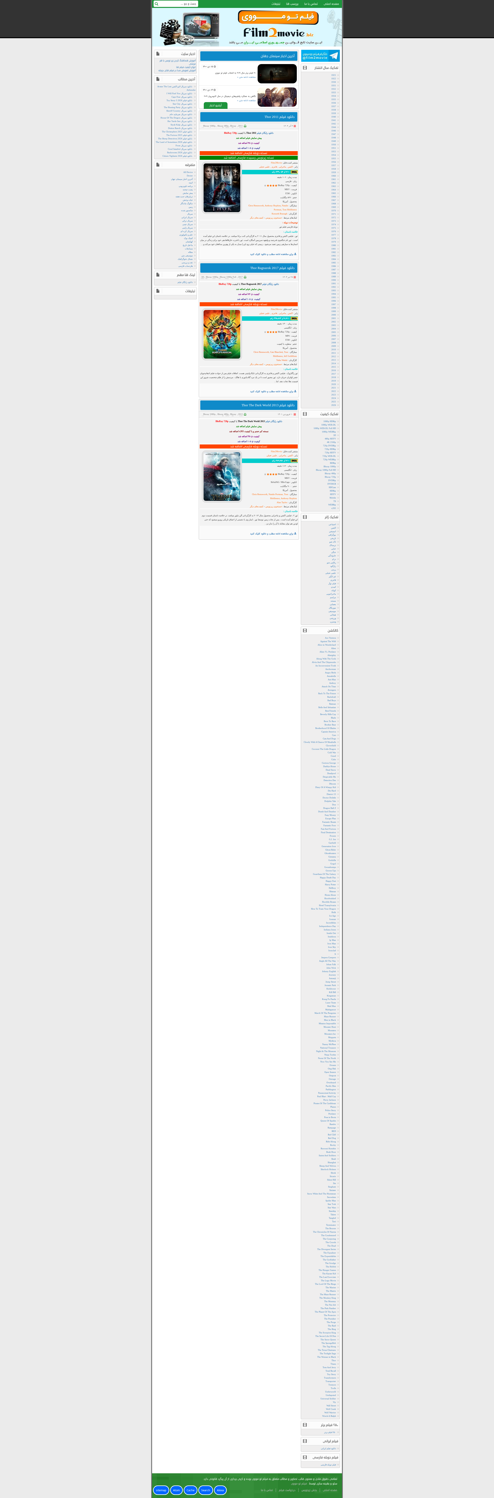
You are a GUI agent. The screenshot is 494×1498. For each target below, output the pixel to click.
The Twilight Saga (328, 1353)
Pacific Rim (331, 1086)
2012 (333, 356)
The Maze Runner (328, 1294)
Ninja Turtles (330, 1055)
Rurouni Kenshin (328, 1148)
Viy (334, 1402)
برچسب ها (292, 4)
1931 (333, 85)
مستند (333, 601)
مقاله (190, 252)
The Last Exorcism (327, 1277)
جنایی (333, 549)
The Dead (331, 1246)
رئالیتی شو (331, 562)
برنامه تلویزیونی (186, 186)
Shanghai (332, 1162)
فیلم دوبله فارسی (328, 1464)
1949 (333, 141)
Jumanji (332, 978)
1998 (333, 308)
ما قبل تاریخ (188, 245)
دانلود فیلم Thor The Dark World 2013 (268, 405)
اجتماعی (332, 524)
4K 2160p (331, 442)
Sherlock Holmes (328, 1169)
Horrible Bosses (329, 902)
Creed (333, 756)
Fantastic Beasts (329, 822)
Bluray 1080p (209, 126)
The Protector (330, 1315)
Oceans (333, 1065)
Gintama (332, 857)
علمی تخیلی (330, 573)
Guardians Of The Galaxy (324, 874)
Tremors (332, 1385)
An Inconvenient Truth (325, 665)
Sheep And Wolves (327, 1166)
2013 (240, 414)
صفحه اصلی (331, 4)
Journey (332, 975)
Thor (334, 1360)
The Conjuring (329, 1239)
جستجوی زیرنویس (273, 218)
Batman (332, 704)
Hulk (334, 912)
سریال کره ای (186, 231)
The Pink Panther (328, 1308)
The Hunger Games (327, 1270)
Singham (332, 1187)
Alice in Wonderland (327, 645)
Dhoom (332, 784)
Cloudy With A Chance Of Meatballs (320, 742)
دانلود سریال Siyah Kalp (181, 125)
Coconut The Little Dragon (324, 749)
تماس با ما (311, 4)
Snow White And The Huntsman (321, 1193)
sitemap (161, 1490)
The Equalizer (329, 1253)
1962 (333, 183)
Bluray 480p (223, 126)
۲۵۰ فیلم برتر (330, 1432)
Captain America (328, 731)
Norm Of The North (327, 1058)
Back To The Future (327, 693)
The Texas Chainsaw (327, 1350)
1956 (333, 162)
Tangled (332, 1218)
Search (205, 1490)
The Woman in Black (326, 1357)
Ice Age (332, 916)
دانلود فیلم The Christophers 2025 (177, 131)
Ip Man (332, 940)
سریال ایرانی (187, 217)
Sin (334, 1183)
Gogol (333, 863)
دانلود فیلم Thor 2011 (279, 116)
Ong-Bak (332, 1068)
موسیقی (332, 611)
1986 (333, 266)
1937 (333, 106)
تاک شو (332, 542)
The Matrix (331, 1291)
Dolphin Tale (330, 801)
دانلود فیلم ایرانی (328, 1448)
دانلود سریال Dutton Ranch (180, 128)
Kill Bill (332, 992)
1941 (333, 120)
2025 (333, 401)
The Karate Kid (329, 1273)
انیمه (191, 182)
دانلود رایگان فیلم (185, 282)
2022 (333, 391)
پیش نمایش (188, 193)
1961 (333, 179)
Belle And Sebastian (327, 707)
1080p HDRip (329, 421)
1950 (333, 144)
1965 (333, 193)
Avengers (332, 690)
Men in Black (330, 1020)
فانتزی (333, 580)
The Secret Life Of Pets (325, 1336)
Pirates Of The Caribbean (325, 1103)
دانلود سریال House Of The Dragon (176, 118)
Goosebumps (330, 867)
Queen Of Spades (328, 1121)
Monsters (332, 1030)
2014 (333, 363)
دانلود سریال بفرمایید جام (181, 114)
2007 (333, 339)
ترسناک (332, 545)
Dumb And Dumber (327, 811)
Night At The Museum (326, 1051)
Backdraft (331, 697)
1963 (333, 186)
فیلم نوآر (332, 583)
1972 (333, 217)
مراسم (333, 597)
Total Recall (331, 1371)
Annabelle (331, 676)
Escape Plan (330, 818)
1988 (333, 273)
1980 (333, 245)
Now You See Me (328, 1061)
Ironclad (332, 950)
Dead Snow (331, 770)
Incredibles (331, 923)
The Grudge (330, 1263)
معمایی (333, 604)
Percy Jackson (329, 1100)
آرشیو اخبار (216, 105)
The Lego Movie (328, 1280)
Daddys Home (329, 766)
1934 (333, 96)
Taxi (334, 1221)
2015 (333, 367)
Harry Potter (330, 884)
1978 (333, 238)
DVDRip (332, 480)
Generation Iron (329, 846)
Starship (332, 1211)
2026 (333, 405)
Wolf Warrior (330, 1412)
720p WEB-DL (329, 456)
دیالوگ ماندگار (186, 203)
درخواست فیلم (287, 1490)
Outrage (332, 1079)
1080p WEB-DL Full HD (325, 428)
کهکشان (189, 241)
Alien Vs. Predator (328, 652)
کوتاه (334, 590)
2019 (333, 381)
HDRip (333, 491)
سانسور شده (187, 210)
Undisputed (331, 1395)
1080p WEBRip (329, 432)
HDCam (332, 487)
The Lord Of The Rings (325, 1284)
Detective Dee (330, 780)
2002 (333, 322)
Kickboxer (331, 989)
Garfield (332, 843)
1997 (333, 304)
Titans (333, 1364)
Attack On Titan (329, 686)
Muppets (332, 1037)
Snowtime (331, 1197)
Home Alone (330, 895)
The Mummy (330, 1301)
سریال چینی (187, 224)
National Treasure (328, 1048)
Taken (333, 1214)
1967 (333, 200)
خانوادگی (332, 555)
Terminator (331, 1225)
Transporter (331, 1381)
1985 (333, 263)
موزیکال (332, 608)
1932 (333, 89)
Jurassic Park (330, 985)
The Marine (331, 1287)
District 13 (331, 794)
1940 (333, 117)
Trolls (333, 1388)
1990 (333, 280)
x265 (333, 508)
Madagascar (330, 1009)
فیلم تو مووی (299, 1483)
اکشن (333, 528)
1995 (333, 297)
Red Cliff (332, 1134)
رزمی (333, 569)
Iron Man (331, 943)
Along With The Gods (326, 659)
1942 (333, 124)
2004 (333, 329)
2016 (333, 370)
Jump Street (331, 982)
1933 (333, 92)
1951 (333, 148)
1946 (333, 130)
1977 (333, 235)
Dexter (190, 175)
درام (334, 559)
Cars (334, 735)
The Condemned (328, 1235)
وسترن (333, 621)
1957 (333, 165)
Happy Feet (331, 881)
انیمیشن (332, 531)
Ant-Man (332, 679)
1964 (333, 190)
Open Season (330, 1072)
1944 (333, 127)
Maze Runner (330, 1016)
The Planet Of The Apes (325, 1312)
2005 (333, 332)
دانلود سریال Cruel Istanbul (180, 149)
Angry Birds (330, 672)
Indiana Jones (330, 929)
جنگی (333, 552)
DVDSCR (331, 484)
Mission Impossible (327, 1023)
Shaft (333, 1159)
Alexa (220, 1490)
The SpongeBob (328, 1343)
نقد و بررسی (187, 262)
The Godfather (329, 1259)
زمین (191, 207)
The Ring (332, 1329)
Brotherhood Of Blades (325, 728)
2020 (333, 384)
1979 (333, 242)
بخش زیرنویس (309, 1490)
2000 (333, 315)
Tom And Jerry (329, 1367)
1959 (333, 172)
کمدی (333, 587)
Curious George (329, 763)
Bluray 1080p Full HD (326, 470)
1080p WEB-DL (328, 425)
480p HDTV (330, 439)
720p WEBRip (329, 459)
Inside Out (331, 933)
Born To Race (330, 721)
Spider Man (331, 1200)
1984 (333, 259)
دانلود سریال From (184, 145)
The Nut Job (330, 1305)
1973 (333, 221)
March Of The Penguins (325, 1013)
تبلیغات (276, 4)
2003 (333, 325)
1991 (333, 283)
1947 (333, 134)
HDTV (333, 494)
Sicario (333, 1176)
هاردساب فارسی (185, 266)
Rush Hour (331, 1152)
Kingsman (331, 995)
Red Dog (332, 1138)
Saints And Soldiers (327, 1155)
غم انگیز (332, 576)
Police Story (330, 1110)
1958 (333, 169)
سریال (190, 214)
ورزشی (333, 618)
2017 (240, 277)
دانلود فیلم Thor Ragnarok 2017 (272, 268)
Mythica (332, 1041)
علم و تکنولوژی (186, 235)
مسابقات (189, 248)
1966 (333, 197)
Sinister (332, 1190)
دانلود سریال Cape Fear (182, 97)
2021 (333, 388)
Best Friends (330, 711)
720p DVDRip (329, 445)
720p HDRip (330, 449)
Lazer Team (331, 1002)
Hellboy (332, 888)
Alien (333, 648)
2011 (240, 126)
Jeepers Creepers (328, 957)
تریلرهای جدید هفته (184, 196)
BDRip (333, 463)
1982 (333, 252)
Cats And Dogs (329, 738)
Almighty (331, 655)
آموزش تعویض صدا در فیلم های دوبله (177, 70)
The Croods (331, 1242)
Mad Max (331, 1006)
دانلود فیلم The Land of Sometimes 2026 (174, 142)
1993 (333, 290)
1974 (333, 224)
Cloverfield (331, 745)
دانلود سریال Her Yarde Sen (179, 121)
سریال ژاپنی (187, 228)
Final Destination (328, 832)
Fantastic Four (329, 825)
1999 (333, 311)
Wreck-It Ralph (329, 1416)
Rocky (333, 1145)
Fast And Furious (328, 829)
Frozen (333, 836)
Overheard (331, 1082)
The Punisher (330, 1319)
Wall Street (331, 1405)
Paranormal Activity (327, 1093)
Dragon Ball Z (329, 808)
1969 (333, 207)
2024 (333, 398)
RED (334, 1131)
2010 (333, 349)
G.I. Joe (332, 839)
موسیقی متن (187, 255)
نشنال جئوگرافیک (185, 259)
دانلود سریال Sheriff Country (179, 111)
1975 (333, 228)
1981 (333, 249)
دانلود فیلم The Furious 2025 (179, 135)
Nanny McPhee (329, 1044)
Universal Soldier (328, 1398)
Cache (191, 1490)
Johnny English (329, 971)
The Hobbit (331, 1266)
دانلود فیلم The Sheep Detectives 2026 (175, 138)
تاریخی (333, 538)
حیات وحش (188, 200)
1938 (333, 110)
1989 (333, 276)
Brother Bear (330, 725)
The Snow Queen (328, 1339)
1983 (333, 256)
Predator (332, 1114)
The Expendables (328, 1256)
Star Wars (332, 1207)
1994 (333, 294)
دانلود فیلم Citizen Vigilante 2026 (177, 156)
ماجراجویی (331, 594)
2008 (333, 342)
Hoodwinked (330, 898)
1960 (333, 176)
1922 (333, 78)
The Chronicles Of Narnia (324, 1232)
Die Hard (332, 791)
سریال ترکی (187, 221)
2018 (333, 377)
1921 (333, 75)
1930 (333, 82)
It (335, 954)
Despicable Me (329, 777)
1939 (333, 113)
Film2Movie (276, 163)
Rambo (333, 1124)
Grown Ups (331, 870)
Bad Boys (331, 700)
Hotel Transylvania (327, 905)
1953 (333, 151)
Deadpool (331, 773)
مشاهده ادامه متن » (246, 77)
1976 (333, 231)
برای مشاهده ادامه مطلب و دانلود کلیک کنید (272, 254)
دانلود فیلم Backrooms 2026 (179, 152)
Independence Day (327, 926)
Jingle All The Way (327, 961)
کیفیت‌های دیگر (257, 218)
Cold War (332, 752)
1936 (333, 103)
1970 (333, 210)
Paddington (331, 1089)
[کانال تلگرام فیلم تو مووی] (320, 56)
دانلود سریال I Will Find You (179, 93)
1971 (333, 214)
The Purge (331, 1322)
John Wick (331, 968)
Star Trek (332, 1204)
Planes (333, 1107)
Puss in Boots (330, 1117)
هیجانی (333, 615)
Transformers (330, 1378)
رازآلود (333, 566)
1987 (333, 269)
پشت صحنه (188, 189)
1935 (333, 99)
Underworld (330, 1392)
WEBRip (332, 505)
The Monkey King (327, 1298)
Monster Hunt (330, 1027)
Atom (176, 1490)
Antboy (332, 683)
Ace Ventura (330, 638)
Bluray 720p (231, 127)
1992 (333, 287)
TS (334, 501)
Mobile (333, 498)
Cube (333, 759)
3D (202, 277)
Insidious (332, 936)
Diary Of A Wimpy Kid (325, 787)
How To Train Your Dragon (323, 909)
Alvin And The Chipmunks (324, 662)
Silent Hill (331, 1180)
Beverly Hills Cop (328, 714)
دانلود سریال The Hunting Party (178, 107)
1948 (333, 137)
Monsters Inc (330, 1034)
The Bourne (330, 1228)
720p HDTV (330, 452)
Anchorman (330, 669)
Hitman (332, 891)
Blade (333, 718)
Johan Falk (331, 964)
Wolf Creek (331, 1409)
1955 (333, 158)
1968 (333, 203)
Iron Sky (332, 947)
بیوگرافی (332, 535)
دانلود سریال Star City (182, 104)
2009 (333, 346)
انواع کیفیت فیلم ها (186, 67)
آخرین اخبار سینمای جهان (182, 179)
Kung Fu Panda (329, 999)
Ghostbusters (330, 853)
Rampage (332, 1127)
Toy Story (331, 1374)
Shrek (333, 1173)
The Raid (332, 1326)
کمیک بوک (188, 238)
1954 (333, 155)
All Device (188, 172)
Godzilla (332, 860)
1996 (333, 301)
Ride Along (331, 1141)
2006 (333, 335)
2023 (333, 395)
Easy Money (330, 815)
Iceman (332, 919)
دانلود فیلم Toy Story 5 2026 (179, 100)
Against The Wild (328, 641)
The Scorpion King (327, 1332)
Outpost (332, 1075)
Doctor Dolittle (329, 797)
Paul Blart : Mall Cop (326, 1096)
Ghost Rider (330, 850)
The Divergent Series (326, 1249)
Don (334, 804)
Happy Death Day (328, 877)
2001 (333, 318)
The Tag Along (329, 1346)
